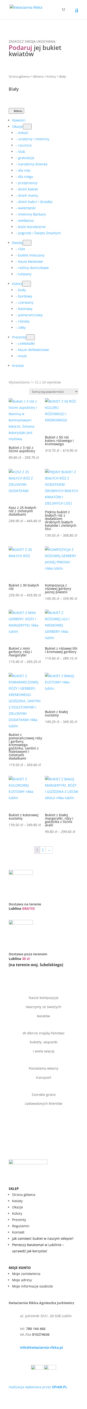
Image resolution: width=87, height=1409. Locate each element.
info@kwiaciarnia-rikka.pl (41, 1347)
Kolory (51, 76)
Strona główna (19, 76)
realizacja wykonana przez (38, 1387)
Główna (38, 76)
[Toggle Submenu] (27, 126)
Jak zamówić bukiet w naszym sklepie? (42, 1238)
